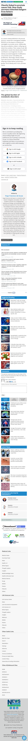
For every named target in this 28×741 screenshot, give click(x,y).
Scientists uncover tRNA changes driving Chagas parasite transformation (17, 460)
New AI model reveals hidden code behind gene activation (18, 467)
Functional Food (6, 558)
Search (4, 641)
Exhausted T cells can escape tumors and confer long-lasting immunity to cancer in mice (18, 302)
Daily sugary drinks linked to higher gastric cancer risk (18, 362)
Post (3, 395)
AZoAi (3, 695)
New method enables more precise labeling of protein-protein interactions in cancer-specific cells (18, 311)
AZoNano (4, 672)
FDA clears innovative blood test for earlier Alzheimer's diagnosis (19, 475)
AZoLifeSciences (6, 692)
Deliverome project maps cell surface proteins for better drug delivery (19, 485)
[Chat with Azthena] (24, 738)
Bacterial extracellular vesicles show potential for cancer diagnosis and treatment (18, 354)
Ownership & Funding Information (10, 661)
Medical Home (5, 555)
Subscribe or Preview (13, 499)
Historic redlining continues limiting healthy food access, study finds (18, 451)
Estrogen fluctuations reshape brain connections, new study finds (18, 429)
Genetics (10, 505)
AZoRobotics (5, 679)
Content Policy (5, 659)
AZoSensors (5, 682)
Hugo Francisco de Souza (14, 196)
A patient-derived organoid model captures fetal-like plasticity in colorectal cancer (12, 260)
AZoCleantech (5, 674)
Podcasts (4, 589)
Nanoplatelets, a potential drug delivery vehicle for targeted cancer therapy (18, 337)
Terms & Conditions (7, 653)
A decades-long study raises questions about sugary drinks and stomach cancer (18, 346)
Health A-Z (4, 563)
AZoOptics (4, 677)
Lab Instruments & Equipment (9, 604)
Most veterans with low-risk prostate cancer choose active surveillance (18, 328)
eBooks (4, 583)
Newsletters (5, 643)
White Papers (5, 565)
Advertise (4, 648)
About (3, 635)
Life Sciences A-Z (6, 607)
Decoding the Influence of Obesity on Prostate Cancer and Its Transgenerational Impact (13, 88)
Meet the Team (6, 638)
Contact (4, 651)
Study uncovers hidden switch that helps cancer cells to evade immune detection (18, 319)
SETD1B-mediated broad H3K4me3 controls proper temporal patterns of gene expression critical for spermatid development (14, 285)
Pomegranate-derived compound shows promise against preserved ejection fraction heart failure (17, 422)
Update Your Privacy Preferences (14, 725)
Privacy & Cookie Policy (7, 656)
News (3, 560)
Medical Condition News (11, 177)
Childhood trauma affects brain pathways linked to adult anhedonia (18, 404)
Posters (4, 586)
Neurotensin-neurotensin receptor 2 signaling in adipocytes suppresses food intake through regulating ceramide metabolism (14, 266)
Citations (5, 245)
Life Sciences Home (7, 599)
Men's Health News (11, 175)
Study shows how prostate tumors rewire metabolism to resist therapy (18, 438)
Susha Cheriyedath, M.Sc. (19, 32)
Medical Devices (6, 578)
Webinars (4, 617)
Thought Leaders (6, 568)
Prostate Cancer (12, 498)
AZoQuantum (5, 687)
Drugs (3, 581)
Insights (4, 571)
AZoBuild (4, 690)
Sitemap (4, 646)
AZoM (3, 669)
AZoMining (4, 684)
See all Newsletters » (7, 520)
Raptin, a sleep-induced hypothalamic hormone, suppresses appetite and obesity (11, 279)
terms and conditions (12, 714)
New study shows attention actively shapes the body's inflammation (17, 413)
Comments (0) (4, 179)
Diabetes (10, 512)
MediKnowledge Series (8, 573)
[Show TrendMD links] (26, 292)
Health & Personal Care (8, 576)
